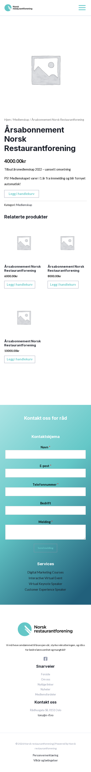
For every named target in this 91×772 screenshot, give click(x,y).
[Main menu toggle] (82, 7)
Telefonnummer (46, 484)
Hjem (7, 119)
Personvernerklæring (45, 755)
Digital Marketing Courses (45, 572)
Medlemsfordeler (45, 694)
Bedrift (45, 503)
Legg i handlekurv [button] (20, 284)
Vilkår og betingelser (45, 760)
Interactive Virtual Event (45, 578)
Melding (46, 522)
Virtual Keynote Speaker (45, 584)
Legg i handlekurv (21, 194)
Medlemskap (21, 119)
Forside (45, 674)
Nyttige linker (46, 684)
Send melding (45, 548)
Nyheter (45, 689)
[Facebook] (45, 659)
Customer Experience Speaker (45, 589)
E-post (45, 466)
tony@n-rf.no (45, 715)
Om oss (45, 679)
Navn (45, 447)
